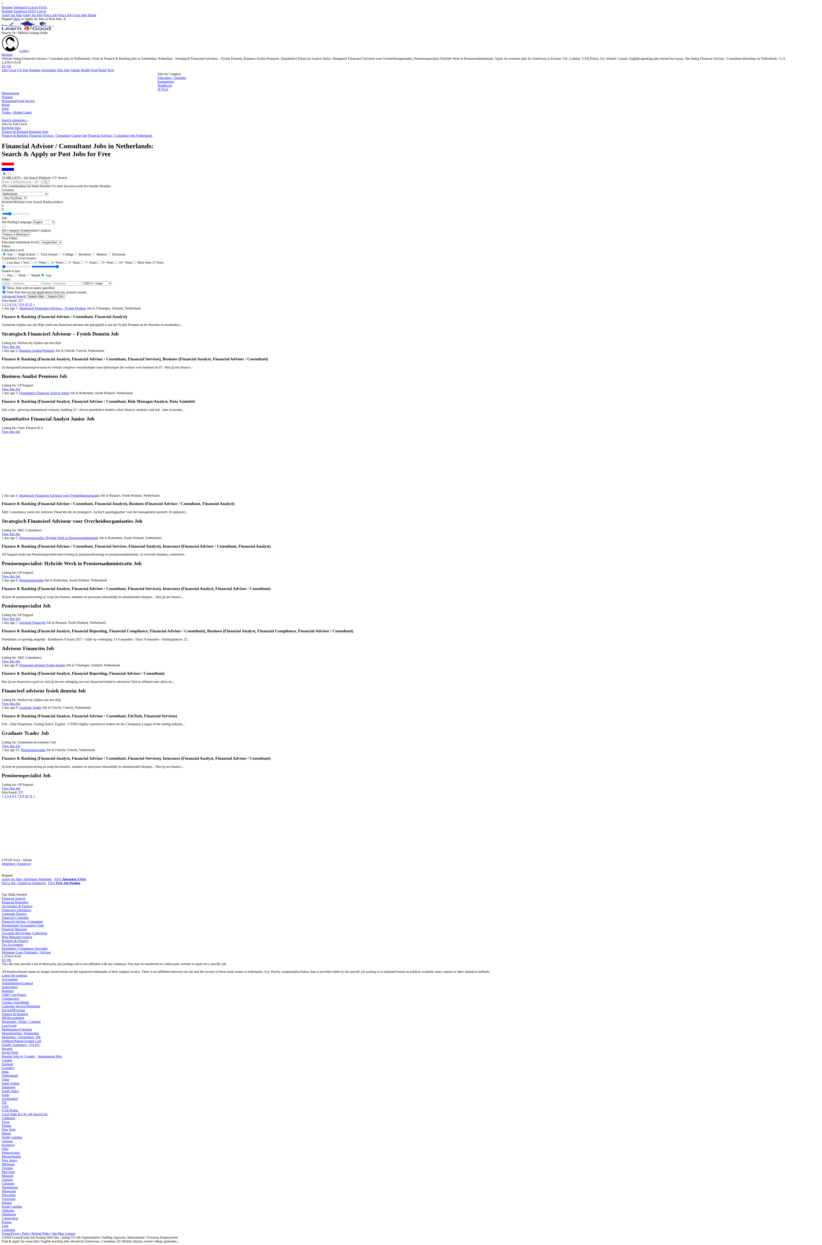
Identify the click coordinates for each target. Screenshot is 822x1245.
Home (92, 15)
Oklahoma (9, 1214)
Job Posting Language (17, 222)
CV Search (59, 178)
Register (7, 7)
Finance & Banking (15, 1014)
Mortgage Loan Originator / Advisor (26, 952)
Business (8, 991)
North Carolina (12, 1137)
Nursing (7, 97)
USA (5, 1106)
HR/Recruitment (13, 1018)
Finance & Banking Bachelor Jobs (25, 132)
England (7, 1064)
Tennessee (9, 1199)
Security (7, 1048)
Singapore (8, 1087)
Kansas (7, 1222)
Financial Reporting (15, 902)
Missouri (7, 1176)
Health (85, 70)
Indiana (7, 1203)
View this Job (11, 347)
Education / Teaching (172, 78)
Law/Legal (9, 1025)
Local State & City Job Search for (24, 1114)
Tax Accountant (12, 944)
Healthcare (165, 85)
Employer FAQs (25, 11)
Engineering (166, 81)
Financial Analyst (13, 898)
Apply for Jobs (12, 15)
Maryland (8, 1172)
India (5, 1072)
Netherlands (10, 1075)
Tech (110, 70)
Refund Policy (41, 1233)
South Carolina (12, 1206)
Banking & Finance (15, 941)
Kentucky (8, 1145)
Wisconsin (9, 1195)
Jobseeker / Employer (16, 864)
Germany (8, 1068)
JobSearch (21, 7)
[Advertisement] (80, 81)
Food (94, 70)
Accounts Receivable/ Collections (24, 933)
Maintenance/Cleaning (17, 1029)
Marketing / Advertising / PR (21, 1037)
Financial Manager (14, 929)
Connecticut (10, 1218)
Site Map (58, 1233)
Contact (70, 1233)
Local (12, 70)
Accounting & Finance (17, 906)
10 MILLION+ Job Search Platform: (27, 178)
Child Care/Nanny (14, 995)
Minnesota (9, 1191)
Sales (5, 108)
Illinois (6, 1133)
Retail (102, 70)
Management (10, 93)
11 (30, 304)
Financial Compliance (16, 910)
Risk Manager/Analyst (17, 937)
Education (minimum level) (20, 242)
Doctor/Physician (13, 1010)
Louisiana (8, 1230)
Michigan (8, 1164)
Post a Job (50, 15)
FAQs (43, 7)
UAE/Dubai (10, 1110)
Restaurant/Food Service (18, 101)
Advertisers (49, 70)
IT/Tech (163, 89)
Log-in (33, 7)
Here (17, 19)
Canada (7, 1060)
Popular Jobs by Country (18, 1056)
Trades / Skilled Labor (17, 112)
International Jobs (50, 1056)
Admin (75, 70)
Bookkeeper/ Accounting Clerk (23, 925)
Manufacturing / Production (20, 1033)
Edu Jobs (63, 70)
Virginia (7, 1168)
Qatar (5, 1079)
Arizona (7, 1179)
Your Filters (10, 238)
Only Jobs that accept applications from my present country (46, 292)
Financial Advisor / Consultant (22, 921)
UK (4, 1102)
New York (9, 1129)
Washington (10, 1187)
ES (4, 66)
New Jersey (10, 1160)
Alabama (8, 1210)
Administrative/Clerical (17, 983)
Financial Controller (15, 918)
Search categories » (15, 120)
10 (26, 304)
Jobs (5, 70)
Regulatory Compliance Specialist (25, 948)
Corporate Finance (14, 914)
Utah (5, 1226)
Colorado (8, 1183)
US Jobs (22, 70)
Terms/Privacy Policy (16, 1233)
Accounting (10, 979)
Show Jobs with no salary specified (30, 288)
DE (9, 66)
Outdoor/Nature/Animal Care (21, 1041)
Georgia (7, 1141)
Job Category (11, 230)
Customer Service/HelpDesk (21, 1006)
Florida (6, 1126)
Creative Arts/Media (15, 1002)
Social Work (10, 1052)
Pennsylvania (11, 1152)
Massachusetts (11, 1156)
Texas (6, 1122)
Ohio (5, 1149)
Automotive (10, 987)
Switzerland (10, 1099)
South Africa (10, 1091)
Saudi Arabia (10, 1083)
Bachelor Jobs (11, 128)
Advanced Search (14, 296)
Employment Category (36, 230)
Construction (10, 998)
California (8, 1118)
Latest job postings (14, 975)
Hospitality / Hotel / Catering (21, 1022)
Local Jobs (80, 15)
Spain (5, 1095)
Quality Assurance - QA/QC (21, 1045)
